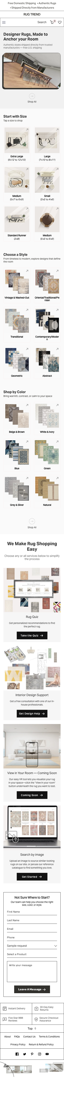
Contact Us (29, 1036)
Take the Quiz (29, 635)
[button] (3, 22)
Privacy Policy (17, 1044)
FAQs (17, 1036)
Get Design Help (29, 713)
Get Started (29, 876)
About (7, 1036)
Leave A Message (29, 989)
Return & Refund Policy (41, 1044)
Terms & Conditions (49, 1036)
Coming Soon (29, 795)
